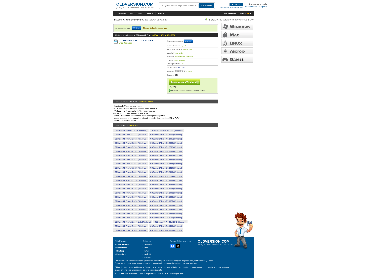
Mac (132, 13)
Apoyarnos (236, 4)
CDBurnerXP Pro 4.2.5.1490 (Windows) (130, 226)
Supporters (121, 254)
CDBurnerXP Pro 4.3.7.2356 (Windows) (130, 172)
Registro (263, 6)
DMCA (160, 274)
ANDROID (237, 50)
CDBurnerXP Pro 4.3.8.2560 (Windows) (166, 156)
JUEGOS (237, 59)
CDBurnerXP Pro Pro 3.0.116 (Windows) (131, 131)
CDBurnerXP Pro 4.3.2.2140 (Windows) (130, 185)
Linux (140, 13)
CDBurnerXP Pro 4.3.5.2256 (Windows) (130, 180)
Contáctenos (121, 248)
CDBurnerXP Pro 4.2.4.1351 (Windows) (166, 230)
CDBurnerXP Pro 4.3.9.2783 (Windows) (130, 147)
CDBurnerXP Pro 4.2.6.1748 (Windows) (166, 214)
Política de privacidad (148, 274)
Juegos (161, 13)
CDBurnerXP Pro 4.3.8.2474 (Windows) (166, 164)
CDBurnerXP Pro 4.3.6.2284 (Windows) (166, 176)
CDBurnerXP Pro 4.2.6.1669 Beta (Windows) (133, 222)
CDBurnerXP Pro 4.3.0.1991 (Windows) (166, 193)
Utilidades (129, 35)
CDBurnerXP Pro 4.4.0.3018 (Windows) (130, 139)
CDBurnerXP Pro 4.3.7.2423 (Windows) (130, 168)
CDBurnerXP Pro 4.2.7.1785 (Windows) (130, 214)
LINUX (237, 42)
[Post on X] (176, 75)
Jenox (181, 274)
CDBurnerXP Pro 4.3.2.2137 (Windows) (166, 185)
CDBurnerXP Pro (143, 35)
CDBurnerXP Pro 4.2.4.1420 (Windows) (130, 230)
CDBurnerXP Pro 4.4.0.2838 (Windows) (130, 143)
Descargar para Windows (183, 82)
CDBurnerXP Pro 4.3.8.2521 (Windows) (166, 160)
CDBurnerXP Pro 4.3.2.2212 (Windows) (166, 180)
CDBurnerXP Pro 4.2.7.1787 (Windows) (166, 210)
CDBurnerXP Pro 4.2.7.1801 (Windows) (166, 205)
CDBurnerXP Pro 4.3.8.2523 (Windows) (130, 160)
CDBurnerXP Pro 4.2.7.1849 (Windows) (130, 205)
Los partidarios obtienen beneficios (231, 7)
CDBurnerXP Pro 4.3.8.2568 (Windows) (130, 156)
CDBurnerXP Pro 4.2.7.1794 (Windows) (130, 210)
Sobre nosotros (122, 245)
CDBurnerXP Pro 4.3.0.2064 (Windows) (166, 189)
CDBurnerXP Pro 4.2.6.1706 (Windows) (130, 218)
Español (243, 13)
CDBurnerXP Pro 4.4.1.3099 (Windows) (166, 135)
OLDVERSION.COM (134, 4)
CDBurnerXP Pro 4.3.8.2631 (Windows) (166, 151)
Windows (122, 13)
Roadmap (120, 251)
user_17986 (180, 67)
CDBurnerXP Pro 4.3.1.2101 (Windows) (130, 189)
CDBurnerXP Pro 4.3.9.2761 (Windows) (130, 151)
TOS (166, 274)
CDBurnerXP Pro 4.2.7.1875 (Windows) (166, 201)
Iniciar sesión (251, 6)
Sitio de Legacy (230, 13)
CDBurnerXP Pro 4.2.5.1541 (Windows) (170, 222)
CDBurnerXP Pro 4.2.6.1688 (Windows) (166, 218)
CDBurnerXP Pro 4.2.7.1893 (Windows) (166, 197)
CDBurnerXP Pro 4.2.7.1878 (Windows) (130, 201)
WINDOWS (237, 26)
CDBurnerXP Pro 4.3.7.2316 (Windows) (166, 172)
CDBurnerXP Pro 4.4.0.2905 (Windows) (166, 139)
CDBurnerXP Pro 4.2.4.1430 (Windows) (166, 226)
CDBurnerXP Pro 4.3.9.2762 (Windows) (166, 147)
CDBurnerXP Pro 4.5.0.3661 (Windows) (166, 131)
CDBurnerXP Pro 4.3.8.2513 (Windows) (130, 164)
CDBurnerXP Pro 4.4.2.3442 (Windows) (130, 135)
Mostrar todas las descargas (155, 28)
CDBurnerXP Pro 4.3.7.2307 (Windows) (130, 176)
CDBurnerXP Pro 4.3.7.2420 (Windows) (166, 168)
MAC (237, 34)
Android (150, 13)
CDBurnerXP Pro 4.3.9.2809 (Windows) (166, 143)
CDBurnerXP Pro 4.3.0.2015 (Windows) (130, 193)
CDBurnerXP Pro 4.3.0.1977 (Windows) (130, 197)
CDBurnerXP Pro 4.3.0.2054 (136, 40)
